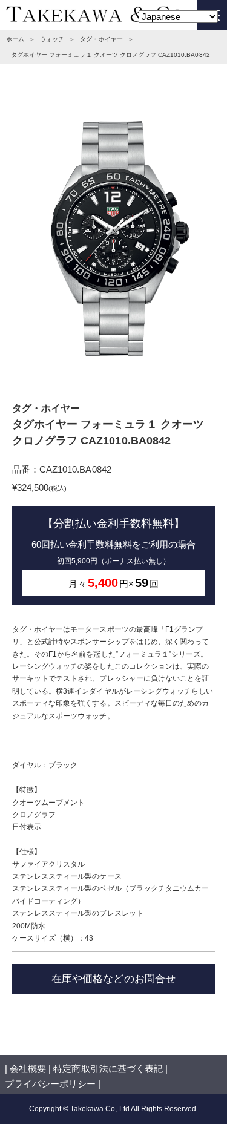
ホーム (15, 39)
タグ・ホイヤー (101, 39)
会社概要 (28, 1068)
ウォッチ (52, 39)
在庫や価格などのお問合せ (113, 978)
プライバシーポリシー (50, 1084)
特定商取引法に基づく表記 (107, 1068)
